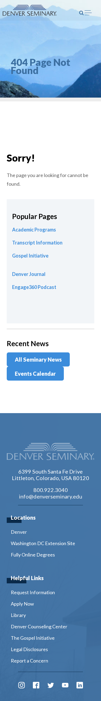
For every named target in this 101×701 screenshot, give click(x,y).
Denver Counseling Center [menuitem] (39, 626)
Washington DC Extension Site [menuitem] (43, 543)
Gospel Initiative (30, 256)
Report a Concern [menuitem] (29, 661)
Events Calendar (35, 373)
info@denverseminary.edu (50, 496)
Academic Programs (34, 230)
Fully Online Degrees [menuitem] (33, 555)
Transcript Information (37, 243)
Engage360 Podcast (34, 287)
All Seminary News (38, 359)
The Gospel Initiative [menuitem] (33, 638)
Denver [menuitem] (19, 532)
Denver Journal (29, 274)
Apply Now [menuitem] (22, 604)
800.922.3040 (50, 490)
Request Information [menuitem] (33, 592)
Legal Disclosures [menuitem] (29, 649)
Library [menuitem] (18, 615)
